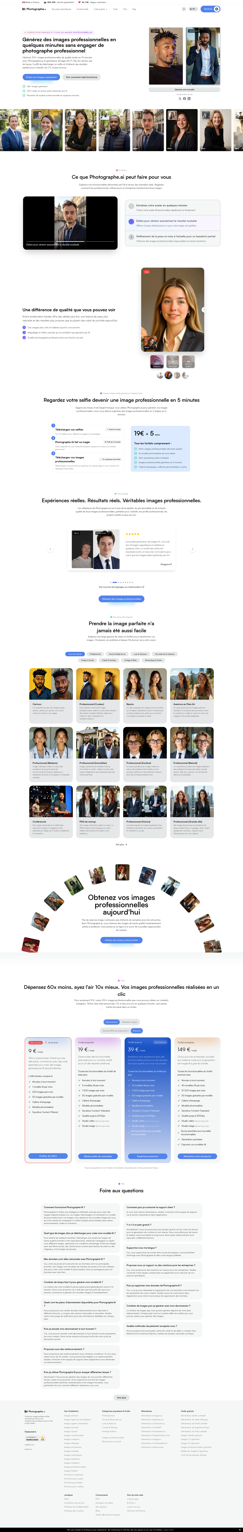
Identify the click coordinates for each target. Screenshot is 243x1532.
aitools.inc (28, 1449)
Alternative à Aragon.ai (151, 1415)
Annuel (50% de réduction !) (116, 1030)
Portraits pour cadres (74, 1486)
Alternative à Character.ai (152, 1423)
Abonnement (112, 1022)
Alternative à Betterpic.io (152, 1419)
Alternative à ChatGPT (151, 1427)
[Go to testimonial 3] (118, 582)
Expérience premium (147, 1156)
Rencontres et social (111, 1441)
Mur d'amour (101, 1507)
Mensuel (136, 1030)
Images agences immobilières (77, 1419)
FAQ (125, 9)
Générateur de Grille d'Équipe (194, 1419)
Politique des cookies (74, 1510)
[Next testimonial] (193, 549)
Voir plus (120, 844)
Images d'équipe (71, 1443)
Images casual (70, 1431)
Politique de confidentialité (76, 1507)
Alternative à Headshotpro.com (155, 1435)
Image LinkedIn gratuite (191, 1435)
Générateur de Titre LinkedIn (194, 1431)
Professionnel (108, 1415)
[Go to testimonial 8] (129, 582)
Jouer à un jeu (133, 1507)
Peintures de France (136, 1510)
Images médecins (72, 1459)
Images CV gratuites (190, 1439)
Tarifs (115, 9)
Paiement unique (129, 1022)
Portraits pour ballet (73, 1482)
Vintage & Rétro (109, 1431)
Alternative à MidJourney (152, 1447)
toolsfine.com (29, 1445)
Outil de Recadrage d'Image (194, 1455)
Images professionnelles (75, 1467)
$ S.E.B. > (131, 1503)
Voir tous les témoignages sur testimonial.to (120, 587)
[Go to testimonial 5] (123, 582)
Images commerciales (74, 1435)
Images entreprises (72, 1447)
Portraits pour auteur (73, 1478)
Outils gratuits (99, 9)
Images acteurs (71, 1415)
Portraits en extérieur (73, 1474)
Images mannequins (73, 1455)
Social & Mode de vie (111, 1419)
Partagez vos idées (104, 1503)
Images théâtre (71, 1471)
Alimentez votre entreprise (197, 1156)
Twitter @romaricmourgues (108, 1514)
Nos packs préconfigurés (61, 9)
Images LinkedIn (71, 1451)
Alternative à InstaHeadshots (154, 1443)
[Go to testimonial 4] (121, 582)
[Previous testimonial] (50, 549)
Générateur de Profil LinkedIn (194, 1423)
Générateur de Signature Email (195, 1427)
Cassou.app (132, 1499)
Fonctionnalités (82, 9)
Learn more (168, 1530)
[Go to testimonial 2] (114, 582)
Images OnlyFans (71, 1463)
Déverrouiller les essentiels (98, 1156)
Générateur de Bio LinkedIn (193, 1415)
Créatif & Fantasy (110, 1427)
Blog (134, 9)
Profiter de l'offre (48, 1156)
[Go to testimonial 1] (110, 582)
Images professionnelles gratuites (196, 1447)
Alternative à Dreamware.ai (153, 1431)
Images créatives (71, 1439)
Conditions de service (74, 1503)
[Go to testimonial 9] (132, 582)
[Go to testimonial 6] (125, 582)
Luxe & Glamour (109, 1423)
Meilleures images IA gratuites (194, 1451)
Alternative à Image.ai (151, 1439)
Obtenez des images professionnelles (121, 598)
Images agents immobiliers (76, 1423)
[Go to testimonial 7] (127, 582)
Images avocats (71, 1427)
